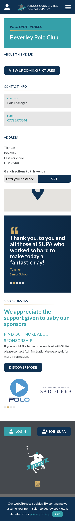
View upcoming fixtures (32, 70)
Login (20, 431)
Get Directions (54, 180)
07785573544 (17, 120)
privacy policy (39, 514)
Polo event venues (26, 26)
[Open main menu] (68, 7)
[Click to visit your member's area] (7, 7)
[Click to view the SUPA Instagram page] (38, 483)
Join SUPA (57, 431)
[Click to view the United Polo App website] (19, 390)
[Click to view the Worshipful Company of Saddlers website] (55, 390)
